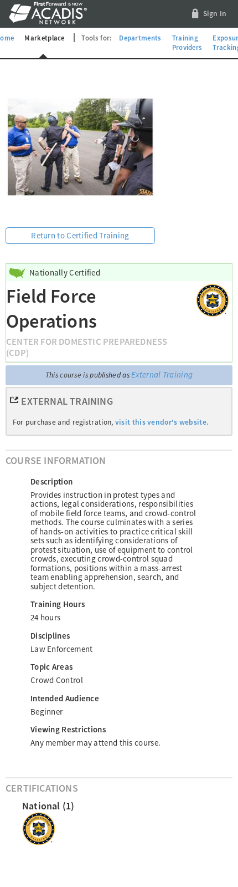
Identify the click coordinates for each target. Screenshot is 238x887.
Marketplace (44, 37)
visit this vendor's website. (162, 422)
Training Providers (187, 42)
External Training (162, 374)
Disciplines (50, 635)
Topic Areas (51, 666)
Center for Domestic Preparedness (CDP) (86, 347)
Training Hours (57, 604)
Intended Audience (64, 698)
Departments (140, 37)
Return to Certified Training (80, 235)
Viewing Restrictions (68, 729)
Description (51, 481)
